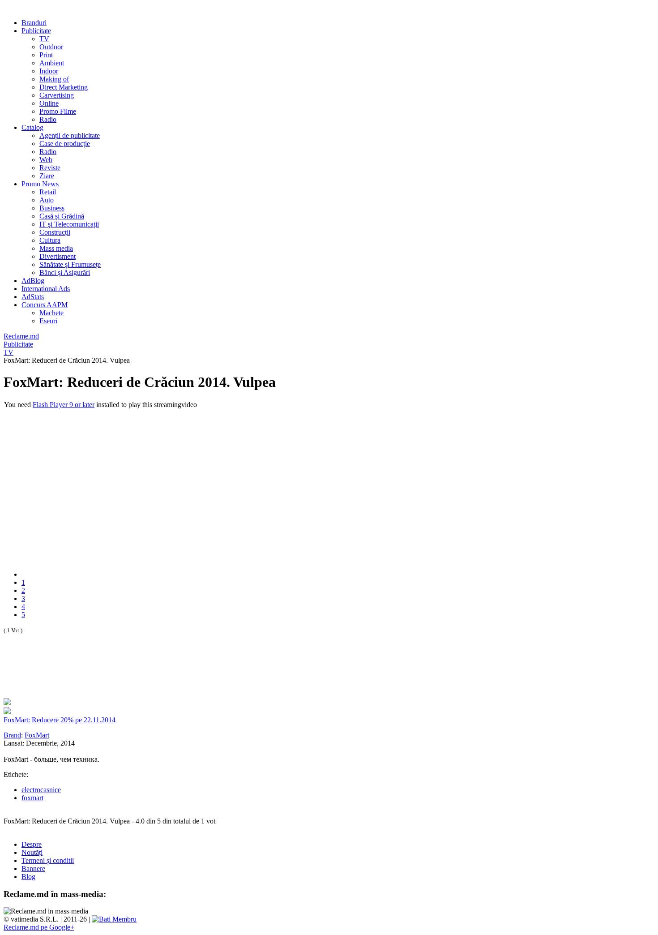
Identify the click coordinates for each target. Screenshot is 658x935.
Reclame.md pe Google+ (39, 927)
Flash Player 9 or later (63, 404)
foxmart (32, 798)
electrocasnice (41, 789)
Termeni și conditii (47, 860)
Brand (12, 735)
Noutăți (32, 852)
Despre (31, 844)
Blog (28, 876)
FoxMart (37, 735)
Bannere (33, 868)
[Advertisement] (108, 675)
